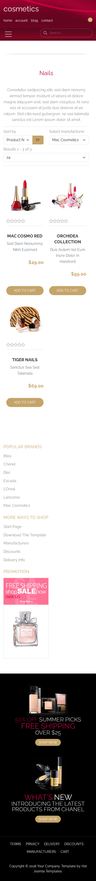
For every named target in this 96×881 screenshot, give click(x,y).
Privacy (32, 844)
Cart (65, 852)
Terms (15, 844)
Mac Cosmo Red (24, 236)
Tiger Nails (25, 359)
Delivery (52, 844)
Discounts (12, 551)
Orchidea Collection (67, 239)
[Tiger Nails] (25, 319)
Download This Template (24, 535)
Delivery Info (14, 560)
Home (7, 20)
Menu (8, 34)
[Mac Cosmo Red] (25, 195)
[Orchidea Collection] (67, 195)
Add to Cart (25, 290)
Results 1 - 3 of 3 (17, 149)
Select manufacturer (67, 131)
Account (21, 20)
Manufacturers (16, 543)
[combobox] (66, 33)
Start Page (12, 526)
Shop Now (48, 742)
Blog (34, 20)
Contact (47, 20)
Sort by (9, 131)
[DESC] (38, 140)
